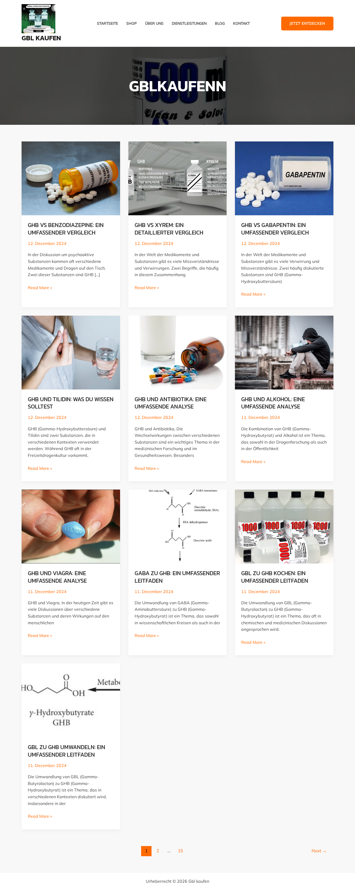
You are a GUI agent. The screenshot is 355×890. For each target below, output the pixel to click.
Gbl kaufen (41, 38)
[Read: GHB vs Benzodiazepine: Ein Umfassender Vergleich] (71, 177)
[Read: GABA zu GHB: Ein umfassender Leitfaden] (177, 526)
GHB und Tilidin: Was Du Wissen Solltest (71, 403)
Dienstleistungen (189, 23)
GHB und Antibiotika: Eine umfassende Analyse (171, 403)
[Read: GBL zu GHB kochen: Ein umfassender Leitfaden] (284, 526)
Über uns (154, 23)
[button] (307, 23)
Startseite (107, 23)
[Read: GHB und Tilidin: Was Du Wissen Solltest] (71, 352)
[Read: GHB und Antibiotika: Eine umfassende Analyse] (177, 352)
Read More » (40, 287)
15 (180, 850)
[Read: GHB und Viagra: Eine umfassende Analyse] (71, 526)
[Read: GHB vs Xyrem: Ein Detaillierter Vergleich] (177, 177)
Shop (131, 23)
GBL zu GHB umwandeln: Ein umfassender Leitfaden (66, 751)
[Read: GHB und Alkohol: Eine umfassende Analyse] (284, 352)
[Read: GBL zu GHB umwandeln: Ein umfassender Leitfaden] (71, 700)
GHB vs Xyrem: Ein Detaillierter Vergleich (169, 229)
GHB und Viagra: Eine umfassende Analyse (57, 577)
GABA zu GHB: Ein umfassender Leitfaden (177, 577)
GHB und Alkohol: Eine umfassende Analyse (273, 403)
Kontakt (241, 23)
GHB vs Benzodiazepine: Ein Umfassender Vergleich (66, 229)
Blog (220, 23)
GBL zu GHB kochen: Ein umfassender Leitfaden (274, 577)
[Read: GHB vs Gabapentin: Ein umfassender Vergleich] (284, 177)
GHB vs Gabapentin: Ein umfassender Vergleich (275, 229)
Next (319, 850)
